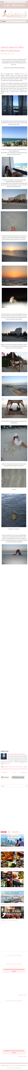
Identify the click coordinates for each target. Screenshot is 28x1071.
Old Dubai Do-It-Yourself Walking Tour (9, 904)
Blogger (25, 1065)
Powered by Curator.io (22, 995)
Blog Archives (16, 832)
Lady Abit (4, 53)
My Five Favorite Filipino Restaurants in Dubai (11, 888)
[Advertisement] (14, 34)
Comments (6, 777)
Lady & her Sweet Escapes (13, 1065)
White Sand (24, 769)
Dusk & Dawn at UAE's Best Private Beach (12, 49)
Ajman (6, 766)
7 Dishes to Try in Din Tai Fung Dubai (9, 920)
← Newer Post (4, 772)
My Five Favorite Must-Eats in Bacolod (9, 869)
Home (14, 772)
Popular (3, 832)
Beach (10, 766)
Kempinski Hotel (23, 73)
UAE (10, 769)
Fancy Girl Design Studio (16, 1067)
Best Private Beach (17, 766)
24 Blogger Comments (18, 777)
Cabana (25, 766)
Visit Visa (19, 769)
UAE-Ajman (14, 769)
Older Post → (24, 772)
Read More (7, 763)
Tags (9, 832)
